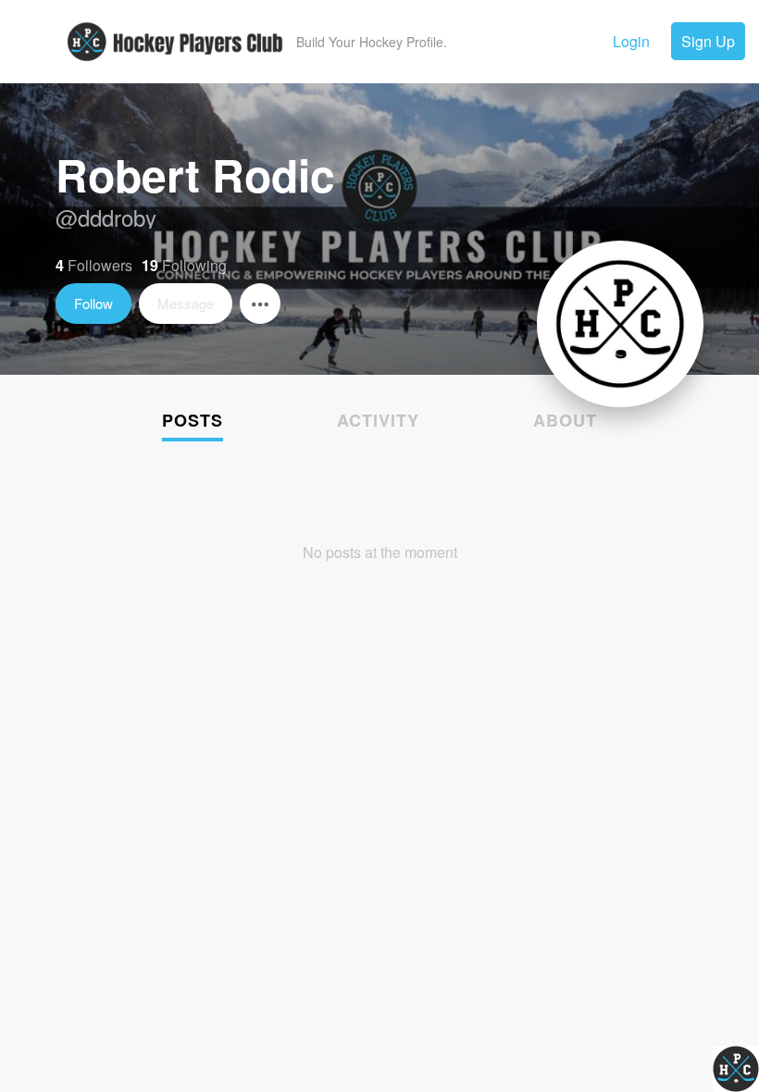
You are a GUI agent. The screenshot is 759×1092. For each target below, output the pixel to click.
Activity (378, 420)
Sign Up (708, 41)
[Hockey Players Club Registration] (176, 68)
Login (631, 41)
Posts (192, 420)
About (565, 420)
